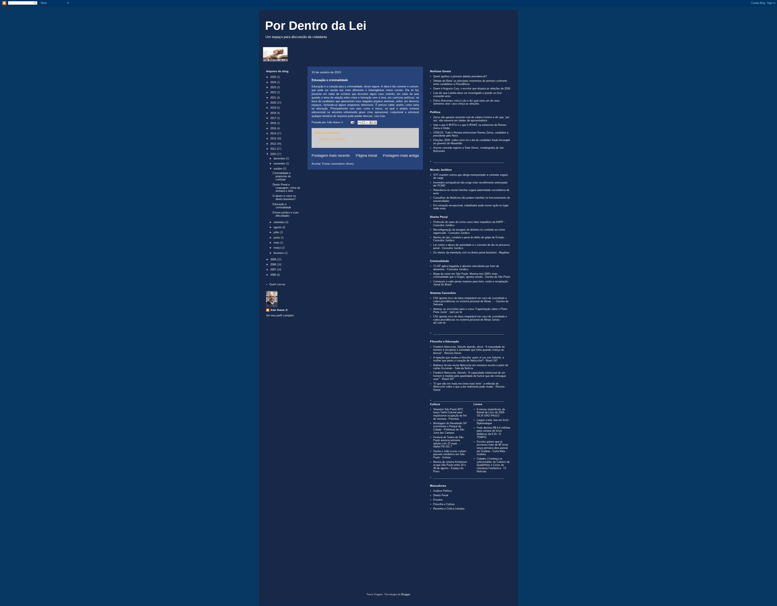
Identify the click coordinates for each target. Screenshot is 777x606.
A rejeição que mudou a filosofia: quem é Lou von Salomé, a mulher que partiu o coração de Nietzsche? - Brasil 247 (468, 359)
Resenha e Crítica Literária (448, 508)
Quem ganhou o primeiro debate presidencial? (460, 76)
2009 (273, 259)
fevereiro (279, 252)
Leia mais (379, 116)
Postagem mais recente (331, 156)
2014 (273, 133)
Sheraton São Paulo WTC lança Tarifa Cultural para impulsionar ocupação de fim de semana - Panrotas (450, 414)
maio (277, 242)
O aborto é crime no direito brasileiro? (284, 197)
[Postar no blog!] (363, 123)
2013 (273, 138)
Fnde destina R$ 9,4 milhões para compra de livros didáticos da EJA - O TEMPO (493, 432)
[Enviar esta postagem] (352, 122)
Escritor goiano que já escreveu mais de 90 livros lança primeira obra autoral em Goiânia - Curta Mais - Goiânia (492, 448)
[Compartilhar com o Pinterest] (375, 123)
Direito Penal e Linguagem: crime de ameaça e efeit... (286, 187)
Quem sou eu (277, 284)
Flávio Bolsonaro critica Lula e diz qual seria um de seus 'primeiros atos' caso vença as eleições (466, 102)
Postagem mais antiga (401, 156)
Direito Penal (440, 495)
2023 (273, 87)
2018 (273, 112)
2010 (273, 154)
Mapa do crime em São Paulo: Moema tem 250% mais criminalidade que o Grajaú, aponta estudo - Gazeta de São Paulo (471, 275)
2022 (273, 92)
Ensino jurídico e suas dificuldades (286, 214)
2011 (273, 148)
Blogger (405, 594)
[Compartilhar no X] (367, 123)
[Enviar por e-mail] (360, 123)
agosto (278, 227)
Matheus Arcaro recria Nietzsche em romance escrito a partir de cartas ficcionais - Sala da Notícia (470, 367)
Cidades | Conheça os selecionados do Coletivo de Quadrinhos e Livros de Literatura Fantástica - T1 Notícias (493, 465)
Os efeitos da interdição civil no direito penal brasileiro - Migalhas (471, 252)
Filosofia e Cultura (443, 504)
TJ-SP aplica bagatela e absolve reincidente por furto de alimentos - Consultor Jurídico (466, 268)
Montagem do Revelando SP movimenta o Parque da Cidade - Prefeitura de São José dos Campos (450, 428)
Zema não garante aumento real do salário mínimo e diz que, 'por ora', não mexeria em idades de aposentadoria (471, 119)
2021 (273, 97)
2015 (273, 128)
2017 (273, 118)
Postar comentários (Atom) (338, 163)
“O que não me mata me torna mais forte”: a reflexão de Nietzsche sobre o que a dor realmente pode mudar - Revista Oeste (468, 386)
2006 (273, 274)
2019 (273, 107)
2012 (273, 143)
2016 (273, 123)
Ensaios (438, 499)
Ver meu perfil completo (280, 315)
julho (277, 232)
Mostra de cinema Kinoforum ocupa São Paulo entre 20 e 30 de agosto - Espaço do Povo (450, 466)
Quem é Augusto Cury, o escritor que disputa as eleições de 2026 (471, 88)
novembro (280, 163)
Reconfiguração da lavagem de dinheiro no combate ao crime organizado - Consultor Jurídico (469, 231)
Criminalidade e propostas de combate (282, 176)
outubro (278, 168)
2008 (273, 264)
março (278, 247)
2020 (273, 102)
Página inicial (366, 156)
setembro (279, 222)
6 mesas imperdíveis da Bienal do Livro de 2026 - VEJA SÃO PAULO (491, 412)
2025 (273, 76)
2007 (273, 269)
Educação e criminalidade (282, 206)
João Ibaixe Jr (279, 309)
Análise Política (442, 490)
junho (277, 237)
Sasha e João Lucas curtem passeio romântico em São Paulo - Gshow (449, 454)
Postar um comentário (333, 139)
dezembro (280, 158)
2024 (273, 82)
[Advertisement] (388, 558)
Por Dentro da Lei (315, 25)
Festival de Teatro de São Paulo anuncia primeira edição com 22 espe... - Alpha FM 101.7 (448, 442)
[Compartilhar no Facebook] (371, 123)
